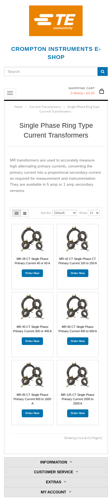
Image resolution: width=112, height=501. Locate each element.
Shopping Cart (82, 88)
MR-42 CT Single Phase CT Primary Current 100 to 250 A (77, 261)
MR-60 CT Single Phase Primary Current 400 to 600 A (77, 329)
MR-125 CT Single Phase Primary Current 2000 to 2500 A (77, 399)
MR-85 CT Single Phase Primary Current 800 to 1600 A (32, 399)
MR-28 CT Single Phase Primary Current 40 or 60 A (32, 261)
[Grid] (16, 213)
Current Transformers (45, 106)
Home (18, 106)
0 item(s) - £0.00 (83, 93)
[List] (25, 213)
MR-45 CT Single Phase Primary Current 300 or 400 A (32, 329)
